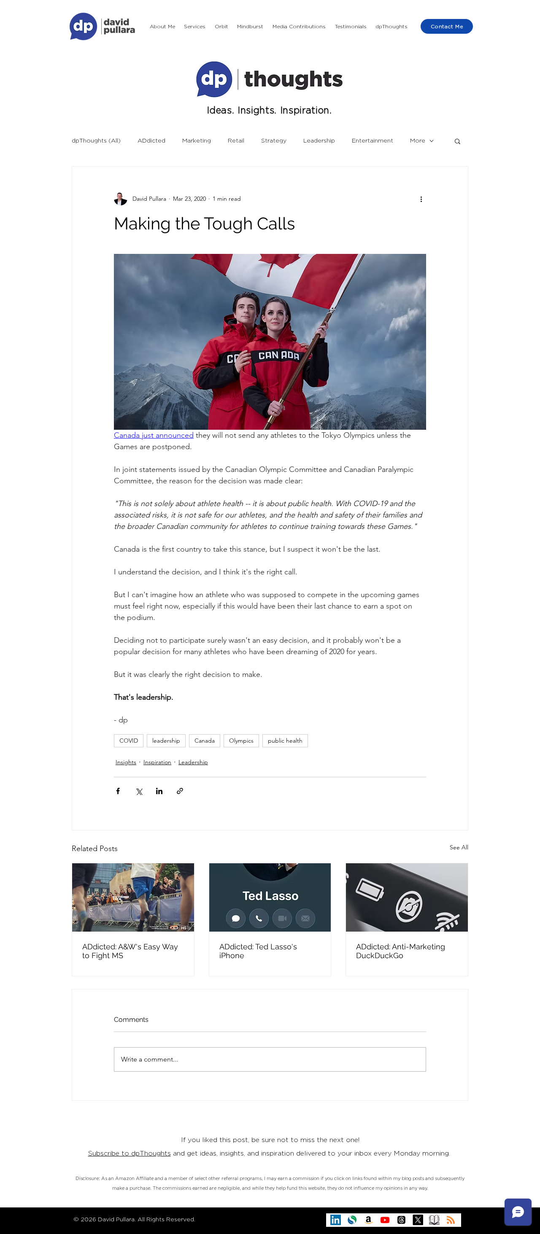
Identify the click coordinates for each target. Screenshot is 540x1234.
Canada (204, 740)
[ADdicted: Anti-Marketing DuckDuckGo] (407, 897)
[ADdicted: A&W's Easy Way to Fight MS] (133, 897)
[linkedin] (335, 1220)
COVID (128, 740)
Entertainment (372, 141)
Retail (236, 141)
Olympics (241, 740)
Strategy (273, 141)
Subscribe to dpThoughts (129, 1153)
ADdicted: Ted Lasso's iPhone (258, 951)
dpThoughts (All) (96, 141)
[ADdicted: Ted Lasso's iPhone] (270, 897)
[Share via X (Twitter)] (139, 791)
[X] (418, 1220)
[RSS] (451, 1220)
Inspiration (157, 762)
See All (459, 847)
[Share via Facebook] (118, 791)
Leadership (319, 141)
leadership (166, 740)
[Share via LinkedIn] (159, 791)
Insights (126, 762)
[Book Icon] (434, 1220)
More (417, 141)
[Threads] (401, 1220)
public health (285, 740)
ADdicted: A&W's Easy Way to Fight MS (130, 951)
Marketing (196, 141)
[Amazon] (368, 1220)
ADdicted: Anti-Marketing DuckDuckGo (400, 951)
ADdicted (151, 141)
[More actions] (421, 199)
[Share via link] (180, 791)
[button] (195, 26)
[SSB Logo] (352, 1220)
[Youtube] (385, 1220)
